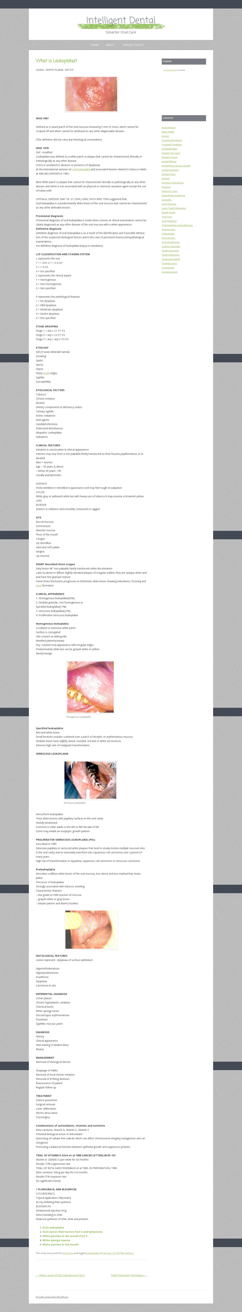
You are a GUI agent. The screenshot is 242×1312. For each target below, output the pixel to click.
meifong (128, 1253)
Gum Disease (169, 204)
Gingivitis (166, 199)
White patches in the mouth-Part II (64, 1236)
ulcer (38, 585)
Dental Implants (170, 170)
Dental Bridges (170, 148)
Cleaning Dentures (172, 140)
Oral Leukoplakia (53, 1227)
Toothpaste (168, 267)
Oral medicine (169, 221)
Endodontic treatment (173, 195)
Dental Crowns (170, 157)
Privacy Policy (133, 45)
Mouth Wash (168, 212)
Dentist (165, 178)
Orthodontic (168, 233)
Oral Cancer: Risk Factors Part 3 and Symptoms (72, 1231)
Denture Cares (170, 191)
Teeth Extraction (170, 250)
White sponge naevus (56, 1240)
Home (95, 45)
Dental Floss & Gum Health (176, 165)
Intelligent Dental (121, 20)
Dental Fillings (169, 161)
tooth (46, 373)
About (110, 45)
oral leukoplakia (81, 169)
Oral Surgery (168, 229)
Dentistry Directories (173, 182)
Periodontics (168, 238)
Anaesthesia (168, 127)
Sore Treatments (171, 242)
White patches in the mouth (60, 1244)
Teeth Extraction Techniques (129, 1275)
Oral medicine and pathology (177, 225)
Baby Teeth (168, 131)
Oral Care (68, 1253)
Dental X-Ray (169, 174)
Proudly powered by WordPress (52, 1297)
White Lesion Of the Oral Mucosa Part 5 (60, 1275)
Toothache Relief (171, 259)
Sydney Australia (171, 246)
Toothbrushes (169, 263)
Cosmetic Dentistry (172, 144)
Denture (166, 187)
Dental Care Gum (171, 153)
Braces (165, 136)
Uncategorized (170, 272)
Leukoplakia (92, 1253)
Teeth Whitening (170, 255)
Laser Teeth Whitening (174, 208)
